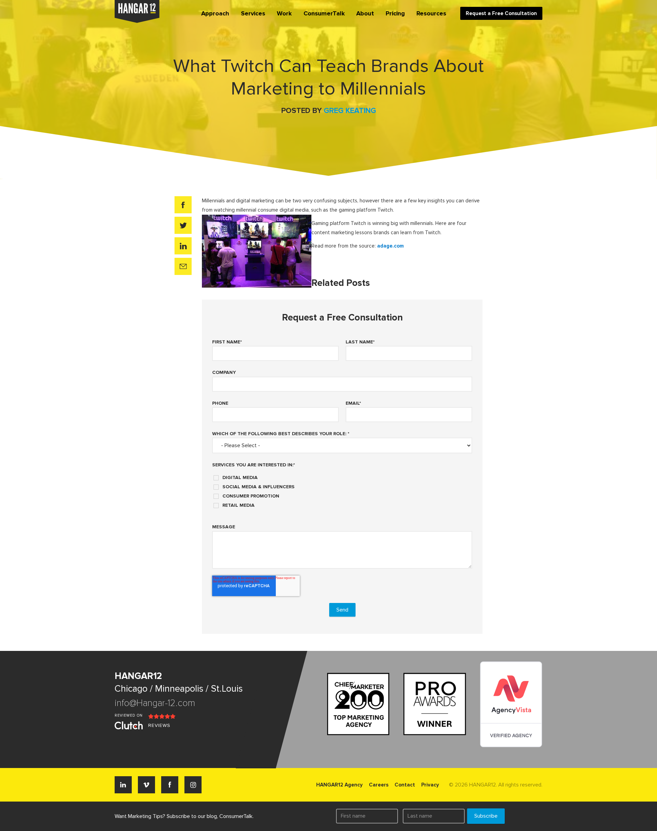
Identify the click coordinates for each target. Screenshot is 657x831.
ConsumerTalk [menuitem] (324, 13)
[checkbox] (342, 489)
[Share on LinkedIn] (183, 245)
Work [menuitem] (284, 13)
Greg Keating (350, 110)
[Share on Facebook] (183, 204)
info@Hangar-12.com (155, 703)
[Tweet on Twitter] (183, 225)
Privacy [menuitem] (430, 785)
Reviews (159, 725)
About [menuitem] (365, 13)
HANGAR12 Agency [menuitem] (339, 785)
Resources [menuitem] (431, 13)
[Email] (183, 266)
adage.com (390, 246)
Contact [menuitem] (405, 785)
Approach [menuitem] (215, 13)
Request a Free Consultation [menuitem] (501, 13)
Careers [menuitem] (378, 785)
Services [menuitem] (253, 13)
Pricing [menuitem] (395, 13)
